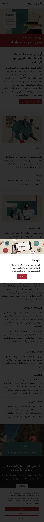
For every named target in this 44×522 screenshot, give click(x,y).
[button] (3, 242)
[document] (22, 261)
